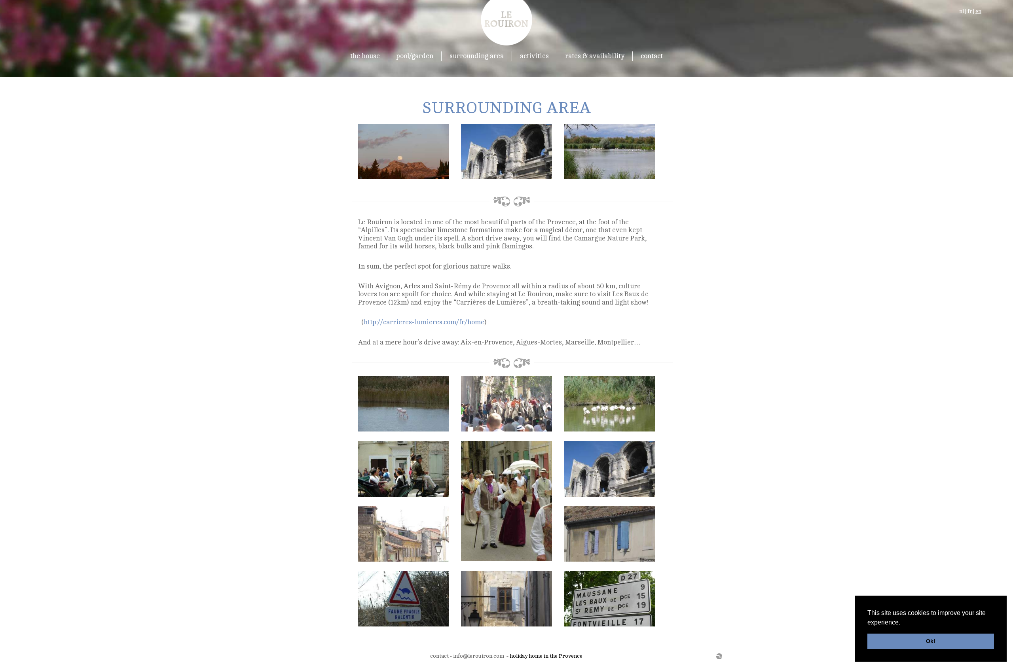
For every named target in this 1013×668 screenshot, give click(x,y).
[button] (903, 623)
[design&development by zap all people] (709, 656)
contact (652, 56)
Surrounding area (477, 56)
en (978, 11)
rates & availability (594, 56)
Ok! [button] (930, 641)
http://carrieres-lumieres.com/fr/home (424, 322)
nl (961, 11)
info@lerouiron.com (478, 656)
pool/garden (414, 56)
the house (365, 56)
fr (969, 11)
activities (534, 56)
